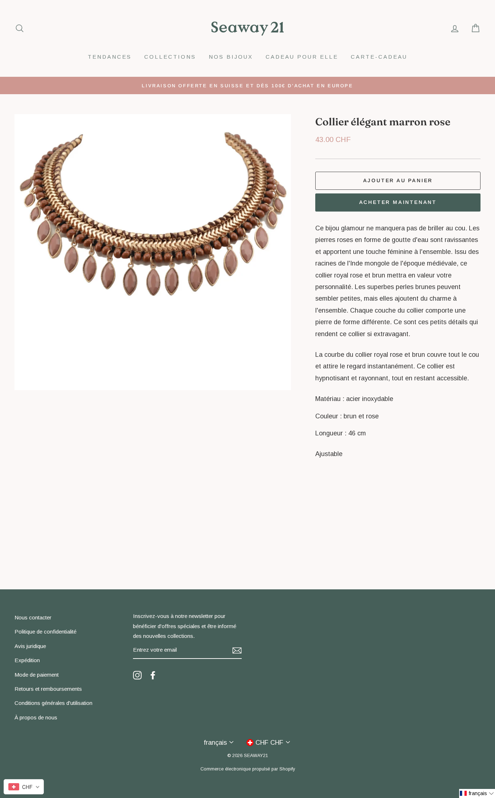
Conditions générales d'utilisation (53, 703)
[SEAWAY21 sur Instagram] (137, 675)
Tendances (110, 57)
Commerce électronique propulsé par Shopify (247, 769)
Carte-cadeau (379, 57)
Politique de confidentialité (45, 631)
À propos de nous (35, 717)
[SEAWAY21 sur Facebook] (153, 675)
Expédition (27, 660)
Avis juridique (30, 646)
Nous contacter (32, 617)
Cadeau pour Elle (302, 57)
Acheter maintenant (398, 202)
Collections (170, 57)
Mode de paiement (36, 675)
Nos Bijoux (231, 57)
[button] (477, 793)
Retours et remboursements (48, 689)
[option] (247, 85)
